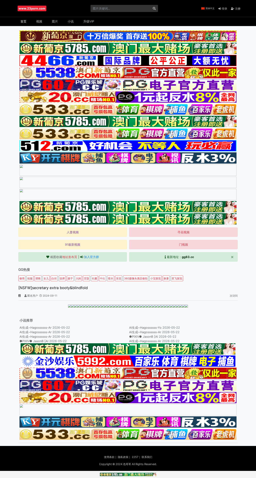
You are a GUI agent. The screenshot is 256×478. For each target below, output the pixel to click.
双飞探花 (177, 278)
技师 (62, 278)
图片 (55, 21)
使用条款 (109, 457)
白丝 (54, 278)
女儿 (46, 278)
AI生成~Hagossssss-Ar (35, 327)
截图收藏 (63, 257)
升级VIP (88, 21)
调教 (38, 278)
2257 (135, 457)
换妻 (166, 278)
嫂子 (70, 278)
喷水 (110, 278)
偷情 (22, 278)
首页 (23, 21)
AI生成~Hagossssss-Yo (145, 327)
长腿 (94, 278)
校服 (30, 278)
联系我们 (147, 457)
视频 (39, 21)
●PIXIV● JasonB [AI (143, 336)
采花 (118, 278)
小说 (71, 21)
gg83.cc (188, 257)
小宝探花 (155, 278)
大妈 (78, 278)
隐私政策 (123, 457)
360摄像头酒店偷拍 (135, 278)
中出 (102, 278)
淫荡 (86, 278)
